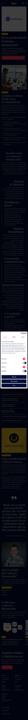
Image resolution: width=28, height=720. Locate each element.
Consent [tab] (5, 337)
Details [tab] (14, 337)
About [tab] (23, 337)
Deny (14, 385)
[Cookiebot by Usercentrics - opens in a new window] (21, 333)
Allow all (14, 376)
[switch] (25, 363)
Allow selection (14, 381)
